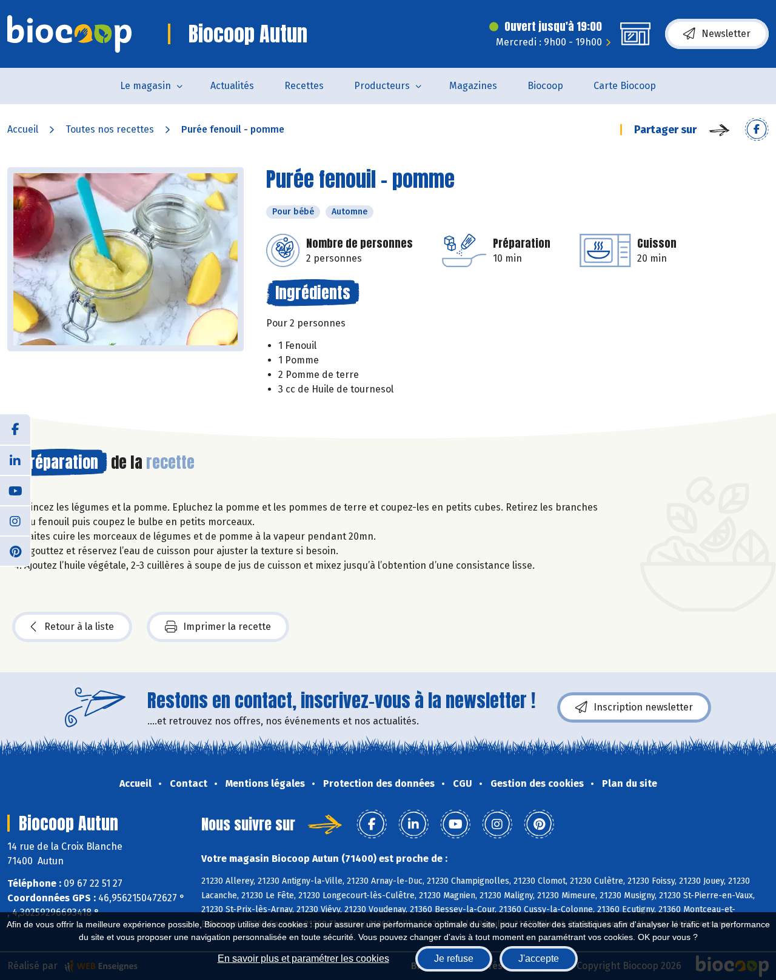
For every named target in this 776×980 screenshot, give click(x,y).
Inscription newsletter (643, 707)
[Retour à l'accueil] (69, 34)
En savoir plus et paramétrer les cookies (303, 958)
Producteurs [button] (382, 85)
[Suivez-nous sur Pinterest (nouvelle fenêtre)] (15, 550)
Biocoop (545, 85)
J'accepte (538, 958)
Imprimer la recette (227, 626)
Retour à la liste (79, 626)
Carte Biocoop (625, 85)
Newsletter (726, 33)
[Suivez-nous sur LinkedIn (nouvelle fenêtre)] (15, 460)
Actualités (232, 85)
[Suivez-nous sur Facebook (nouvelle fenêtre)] (15, 429)
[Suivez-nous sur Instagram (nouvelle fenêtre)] (15, 520)
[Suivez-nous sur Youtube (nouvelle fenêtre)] (15, 490)
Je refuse (453, 958)
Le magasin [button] (145, 85)
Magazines (473, 85)
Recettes (304, 85)
